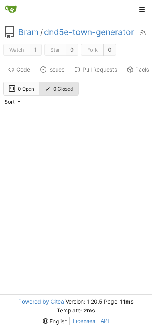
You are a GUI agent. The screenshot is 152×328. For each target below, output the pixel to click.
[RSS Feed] (143, 32)
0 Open (26, 89)
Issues (56, 69)
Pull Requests (100, 69)
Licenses (84, 321)
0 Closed (63, 89)
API (105, 321)
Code (23, 69)
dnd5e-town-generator (89, 32)
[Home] (11, 9)
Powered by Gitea (41, 301)
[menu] (13, 102)
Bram (28, 32)
